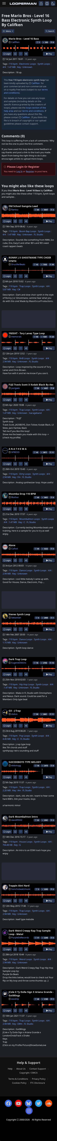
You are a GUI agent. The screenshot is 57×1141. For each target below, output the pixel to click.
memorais (16, 336)
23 (53, 337)
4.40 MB (7, 738)
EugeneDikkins (18, 662)
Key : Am (16, 790)
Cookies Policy (19, 1082)
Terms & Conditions (18, 1078)
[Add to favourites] (21, 54)
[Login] (41, 3)
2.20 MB (7, 790)
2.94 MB (7, 361)
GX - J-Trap (15, 710)
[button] (53, 3)
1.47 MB (12, 67)
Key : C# (16, 289)
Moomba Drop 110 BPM (22, 493)
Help (10, 1068)
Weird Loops (25, 959)
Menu (9, 31)
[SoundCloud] (48, 1103)
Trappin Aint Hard (19, 885)
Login (8, 54)
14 (53, 663)
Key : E (15, 738)
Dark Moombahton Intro (23, 816)
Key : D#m (17, 1023)
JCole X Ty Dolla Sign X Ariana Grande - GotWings (31, 993)
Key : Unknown (24, 67)
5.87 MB (7, 289)
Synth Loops (44, 63)
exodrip (15, 998)
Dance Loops (25, 570)
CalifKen (15, 42)
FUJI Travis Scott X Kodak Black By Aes (31, 384)
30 (53, 264)
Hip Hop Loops (26, 684)
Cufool (14, 548)
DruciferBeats (18, 264)
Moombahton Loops (29, 519)
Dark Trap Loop (18, 659)
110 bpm (13, 63)
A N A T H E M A (18, 448)
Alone (12, 545)
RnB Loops (24, 358)
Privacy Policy (38, 1078)
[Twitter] (38, 1103)
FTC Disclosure (37, 1082)
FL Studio (38, 234)
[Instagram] (29, 1110)
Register (30, 171)
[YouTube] (18, 1103)
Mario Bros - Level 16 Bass (24, 38)
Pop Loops (24, 735)
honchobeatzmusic (20, 889)
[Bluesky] (28, 1103)
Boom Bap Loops (27, 231)
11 (53, 452)
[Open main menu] (4, 3)
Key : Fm (16, 477)
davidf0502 (16, 820)
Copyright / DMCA (28, 1072)
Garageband (35, 413)
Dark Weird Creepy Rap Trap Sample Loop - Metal (30, 932)
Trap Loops (24, 286)
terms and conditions (33, 110)
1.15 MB (7, 642)
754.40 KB (7, 844)
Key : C (21, 522)
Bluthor (15, 497)
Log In (19, 171)
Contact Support (37, 1068)
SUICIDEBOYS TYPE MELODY (25, 762)
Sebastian (16, 617)
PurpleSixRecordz (20, 937)
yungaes (15, 388)
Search (51, 31)
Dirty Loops (25, 473)
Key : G (17, 844)
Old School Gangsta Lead (23, 206)
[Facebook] (8, 1103)
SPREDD (15, 452)
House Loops (25, 841)
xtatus (14, 714)
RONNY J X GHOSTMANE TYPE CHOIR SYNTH (30, 259)
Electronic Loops (27, 63)
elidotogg (16, 765)
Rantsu (14, 209)
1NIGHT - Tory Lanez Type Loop (27, 333)
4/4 (4, 67)
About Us (21, 1068)
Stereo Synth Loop (19, 614)
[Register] (47, 3)
